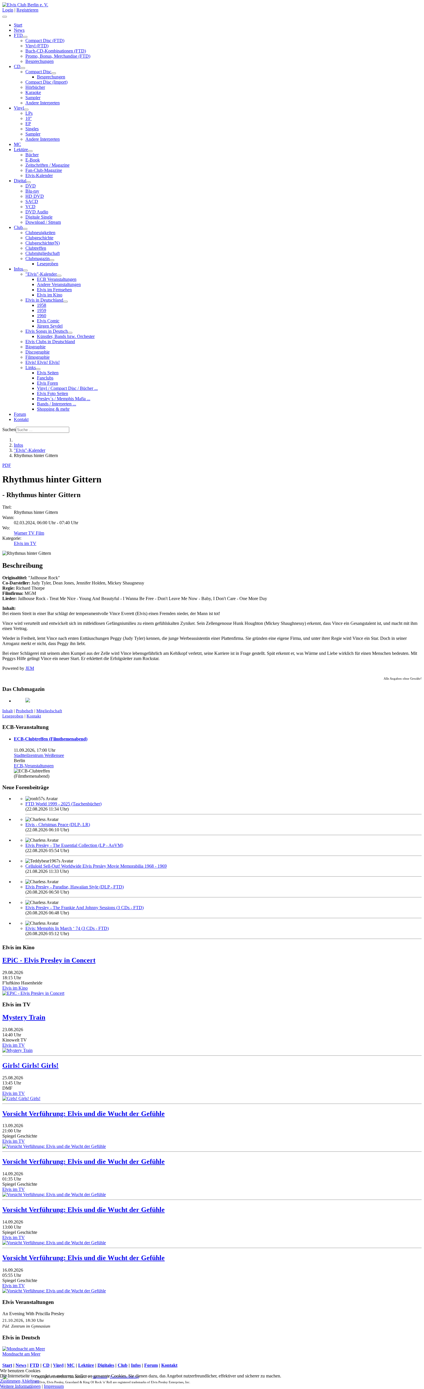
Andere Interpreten (42, 102)
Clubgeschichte (39, 237)
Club (18, 227)
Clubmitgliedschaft (42, 253)
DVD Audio (36, 211)
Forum (20, 414)
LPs (29, 113)
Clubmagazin (37, 258)
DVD (30, 185)
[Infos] (25, 270)
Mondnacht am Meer (21, 1354)
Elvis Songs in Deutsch (46, 331)
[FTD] (25, 37)
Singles (32, 128)
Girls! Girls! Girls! (30, 1065)
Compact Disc (38, 71)
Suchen (9, 429)
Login (7, 9)
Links (30, 367)
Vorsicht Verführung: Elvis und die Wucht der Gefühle (83, 1113)
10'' (28, 118)
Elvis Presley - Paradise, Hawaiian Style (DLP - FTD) (74, 886)
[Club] (25, 229)
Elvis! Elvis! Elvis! (42, 362)
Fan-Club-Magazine (43, 170)
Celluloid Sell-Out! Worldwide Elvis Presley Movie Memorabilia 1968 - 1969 (96, 866)
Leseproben (47, 263)
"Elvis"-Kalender (41, 274)
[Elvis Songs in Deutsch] (70, 333)
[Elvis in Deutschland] (65, 301)
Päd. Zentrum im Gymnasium (26, 1326)
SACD (31, 201)
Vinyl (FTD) (36, 45)
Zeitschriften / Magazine (47, 165)
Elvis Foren (47, 383)
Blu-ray (32, 191)
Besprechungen (39, 61)
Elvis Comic (48, 320)
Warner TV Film (29, 533)
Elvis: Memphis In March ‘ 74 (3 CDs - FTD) (67, 928)
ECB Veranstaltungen (56, 279)
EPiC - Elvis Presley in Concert (48, 960)
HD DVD (34, 196)
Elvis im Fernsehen (54, 289)
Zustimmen (10, 1381)
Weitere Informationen (20, 1386)
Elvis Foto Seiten (52, 393)
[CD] (22, 68)
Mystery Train (23, 1017)
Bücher (32, 154)
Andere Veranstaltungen (59, 284)
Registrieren (27, 9)
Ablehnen (30, 1381)
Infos (18, 268)
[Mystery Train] (17, 1050)
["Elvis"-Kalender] (59, 276)
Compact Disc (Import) (46, 82)
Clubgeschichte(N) (42, 242)
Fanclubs (45, 377)
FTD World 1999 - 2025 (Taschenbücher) (63, 803)
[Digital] (28, 182)
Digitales (105, 1365)
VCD (30, 206)
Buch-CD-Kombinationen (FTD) (55, 50)
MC (17, 144)
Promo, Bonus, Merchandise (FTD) (57, 56)
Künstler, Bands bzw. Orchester (66, 336)
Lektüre (21, 149)
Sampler (32, 97)
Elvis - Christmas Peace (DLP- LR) (57, 824)
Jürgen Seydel (50, 326)
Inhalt (7, 710)
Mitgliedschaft (49, 710)
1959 (41, 310)
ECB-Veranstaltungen (34, 765)
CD (17, 66)
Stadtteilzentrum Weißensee (39, 755)
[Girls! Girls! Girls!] (21, 1098)
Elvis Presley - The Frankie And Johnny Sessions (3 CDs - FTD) (84, 907)
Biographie (35, 346)
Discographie (37, 351)
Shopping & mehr (53, 409)
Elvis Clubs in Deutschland (50, 341)
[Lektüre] (30, 151)
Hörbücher (35, 87)
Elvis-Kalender (39, 175)
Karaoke (33, 92)
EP (28, 123)
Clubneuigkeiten (40, 232)
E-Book (32, 159)
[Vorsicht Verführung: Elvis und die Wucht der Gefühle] (54, 1146)
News (19, 30)
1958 (41, 305)
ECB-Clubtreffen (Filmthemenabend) (50, 738)
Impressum (54, 1386)
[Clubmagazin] (52, 260)
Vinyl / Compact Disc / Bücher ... (67, 388)
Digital (20, 180)
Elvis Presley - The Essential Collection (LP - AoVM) (74, 845)
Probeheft (24, 710)
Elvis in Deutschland (44, 300)
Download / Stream (43, 222)
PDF (6, 465)
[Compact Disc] (53, 73)
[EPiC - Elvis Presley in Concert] (33, 993)
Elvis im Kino (49, 294)
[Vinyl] (26, 109)
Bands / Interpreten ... (56, 403)
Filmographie (37, 357)
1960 (41, 315)
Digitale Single (38, 217)
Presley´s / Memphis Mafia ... (63, 398)
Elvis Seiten (48, 372)
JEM (29, 668)
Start (18, 24)
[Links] (38, 369)
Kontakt (21, 419)
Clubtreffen (35, 248)
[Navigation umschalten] (4, 17)
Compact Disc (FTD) (44, 40)
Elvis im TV (25, 543)
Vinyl (19, 108)
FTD (18, 35)
